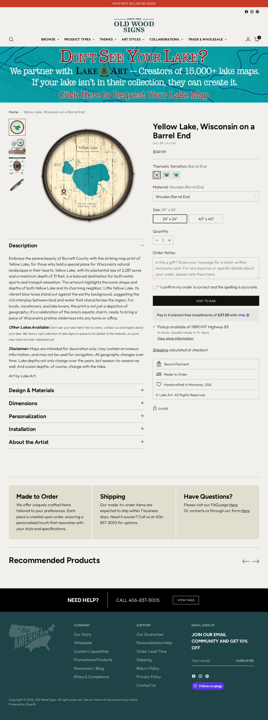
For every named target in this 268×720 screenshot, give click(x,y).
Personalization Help (154, 642)
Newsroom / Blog (89, 668)
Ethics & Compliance (91, 676)
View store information (175, 338)
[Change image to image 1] (17, 127)
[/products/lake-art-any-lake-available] (134, 74)
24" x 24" (170, 218)
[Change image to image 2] (17, 146)
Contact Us (146, 685)
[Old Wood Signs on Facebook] (246, 12)
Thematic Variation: (180, 166)
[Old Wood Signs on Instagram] (252, 12)
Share (163, 408)
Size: (165, 209)
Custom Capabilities (91, 651)
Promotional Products (93, 659)
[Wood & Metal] (176, 175)
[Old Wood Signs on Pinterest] (257, 12)
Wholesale (83, 642)
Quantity (160, 231)
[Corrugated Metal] (166, 175)
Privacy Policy (149, 676)
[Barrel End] (157, 175)
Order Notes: (164, 252)
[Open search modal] (11, 39)
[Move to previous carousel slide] (246, 561)
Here (233, 504)
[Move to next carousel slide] (255, 561)
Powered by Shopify (22, 704)
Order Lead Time (152, 651)
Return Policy (148, 668)
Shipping (160, 349)
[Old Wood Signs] (134, 25)
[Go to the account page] (248, 39)
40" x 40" (206, 218)
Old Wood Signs (45, 700)
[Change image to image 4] (17, 185)
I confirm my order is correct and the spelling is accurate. (207, 286)
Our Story (82, 634)
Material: (178, 186)
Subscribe (245, 661)
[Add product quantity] (169, 240)
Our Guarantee (150, 634)
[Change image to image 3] (17, 165)
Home (13, 112)
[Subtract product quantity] (157, 240)
